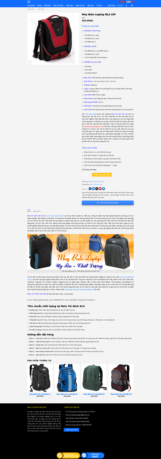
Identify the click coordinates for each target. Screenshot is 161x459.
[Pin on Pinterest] (100, 188)
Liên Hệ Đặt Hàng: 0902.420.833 (77, 418)
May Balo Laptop (99, 181)
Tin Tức (99, 5)
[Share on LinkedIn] (103, 188)
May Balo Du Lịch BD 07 (94, 394)
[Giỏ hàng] (132, 5)
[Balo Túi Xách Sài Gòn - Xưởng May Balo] (36, 2)
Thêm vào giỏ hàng (102, 175)
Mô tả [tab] (29, 211)
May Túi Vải (80, 5)
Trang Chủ (31, 5)
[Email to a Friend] (96, 188)
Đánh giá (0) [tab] (36, 211)
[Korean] (130, 1)
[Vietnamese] (120, 1)
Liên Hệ (120, 5)
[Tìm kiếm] (126, 5)
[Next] (133, 382)
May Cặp (70, 5)
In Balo (39, 5)
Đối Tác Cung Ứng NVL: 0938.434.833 (78, 425)
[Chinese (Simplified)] (132, 1)
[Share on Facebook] (90, 188)
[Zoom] (30, 62)
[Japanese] (127, 1)
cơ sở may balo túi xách (55, 216)
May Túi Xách (58, 5)
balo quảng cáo (88, 289)
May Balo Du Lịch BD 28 (121, 394)
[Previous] (27, 382)
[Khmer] (125, 1)
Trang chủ (31, 9)
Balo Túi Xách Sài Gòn (96, 184)
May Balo (47, 5)
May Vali (90, 5)
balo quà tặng (78, 289)
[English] (122, 1)
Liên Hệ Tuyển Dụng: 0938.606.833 (77, 421)
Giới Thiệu (111, 5)
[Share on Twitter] (93, 188)
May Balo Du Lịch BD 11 (40, 394)
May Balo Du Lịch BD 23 (67, 394)
